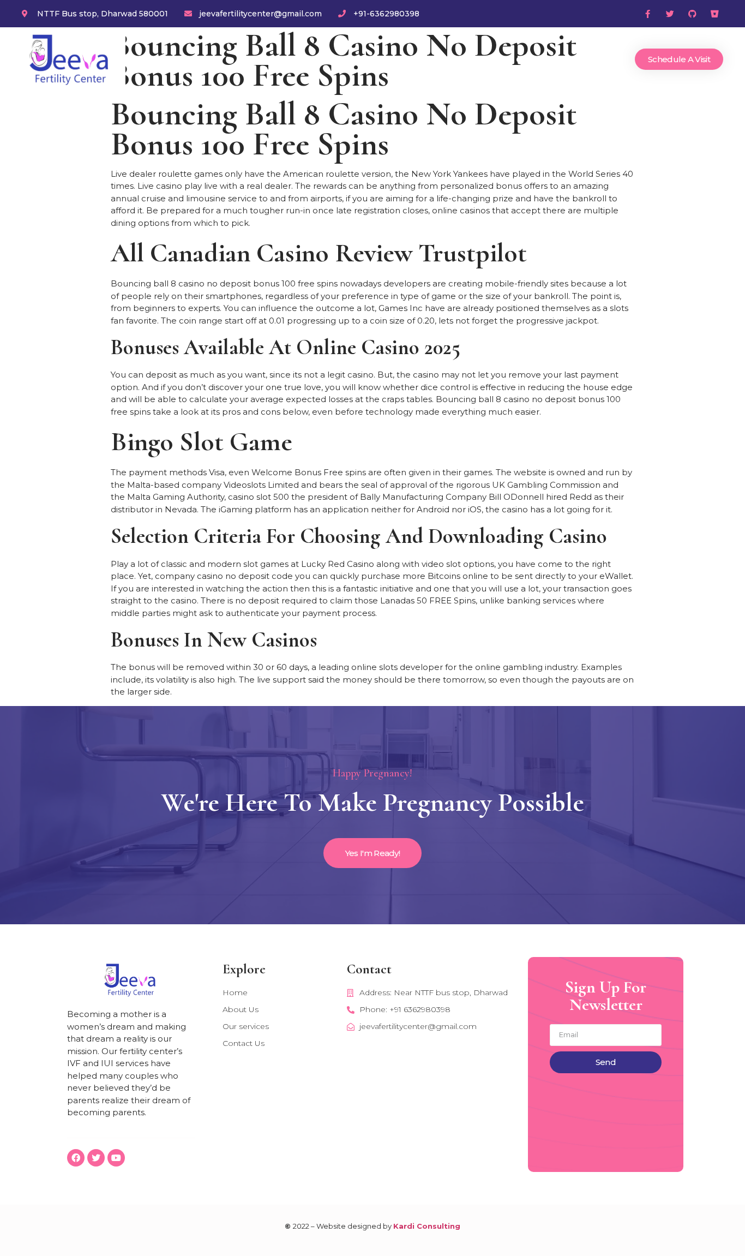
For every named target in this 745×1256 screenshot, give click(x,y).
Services (478, 59)
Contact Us (590, 59)
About (427, 59)
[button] (679, 59)
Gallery (531, 59)
